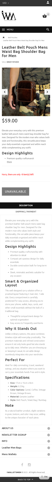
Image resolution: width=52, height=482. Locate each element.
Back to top (24, 479)
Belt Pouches (12, 37)
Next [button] (47, 92)
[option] (26, 92)
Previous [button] (5, 92)
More (9, 162)
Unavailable (15, 191)
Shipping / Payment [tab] (26, 212)
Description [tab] (26, 205)
